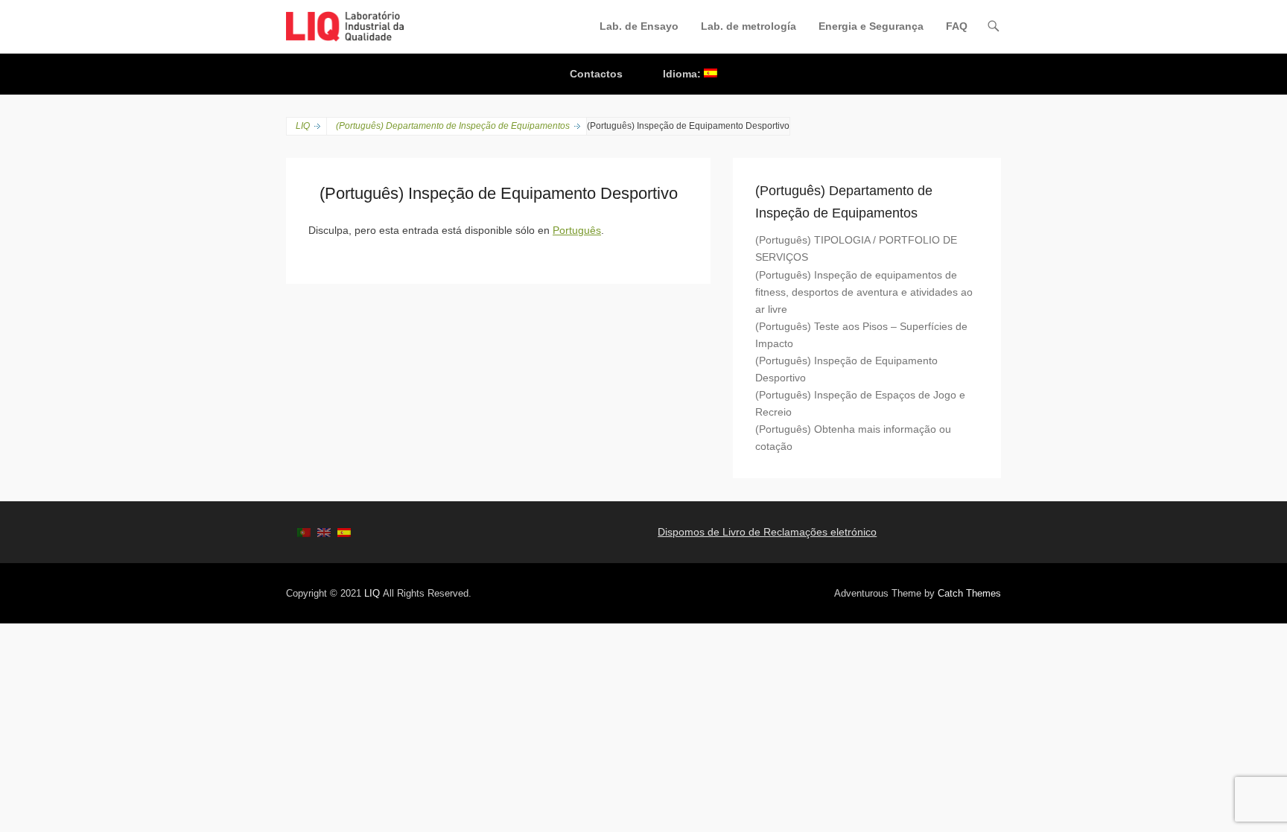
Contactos (596, 74)
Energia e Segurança (871, 26)
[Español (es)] (344, 532)
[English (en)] (324, 532)
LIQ (303, 126)
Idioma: (683, 74)
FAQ (956, 26)
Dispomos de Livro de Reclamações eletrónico (767, 532)
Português (577, 230)
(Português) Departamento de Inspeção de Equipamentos (453, 126)
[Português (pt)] (304, 532)
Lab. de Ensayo (639, 26)
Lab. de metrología (748, 26)
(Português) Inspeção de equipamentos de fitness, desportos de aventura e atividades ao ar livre (864, 292)
